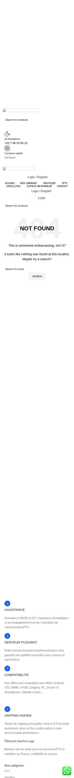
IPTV (7, 771)
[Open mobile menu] (37, 163)
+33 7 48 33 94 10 (15, 143)
